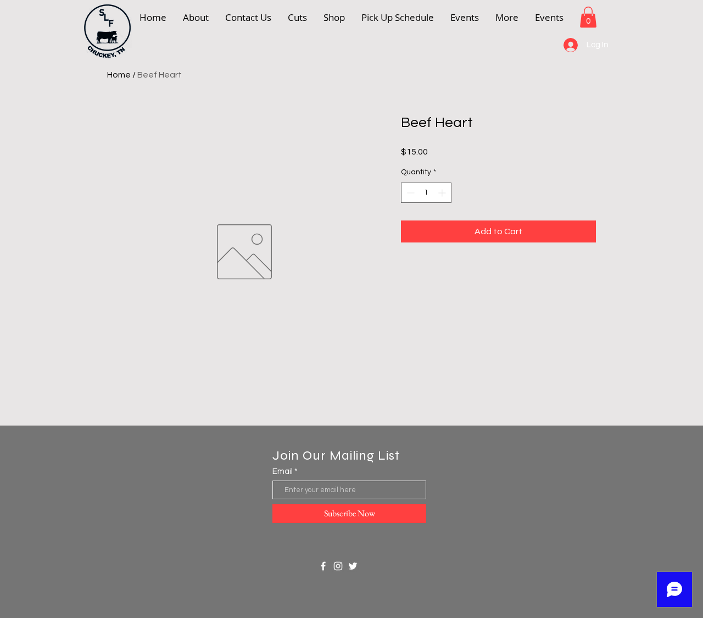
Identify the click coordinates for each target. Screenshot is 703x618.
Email (282, 471)
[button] (507, 17)
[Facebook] (323, 566)
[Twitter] (353, 566)
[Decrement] (409, 192)
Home (119, 74)
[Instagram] (338, 566)
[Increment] (443, 192)
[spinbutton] (426, 192)
